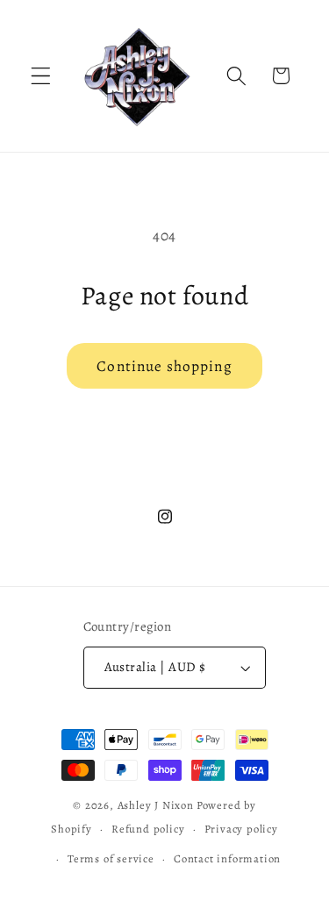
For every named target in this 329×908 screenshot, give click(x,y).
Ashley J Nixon (156, 804)
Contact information (227, 858)
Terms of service (111, 858)
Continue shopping (164, 365)
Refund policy (147, 828)
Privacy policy (241, 828)
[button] (40, 76)
